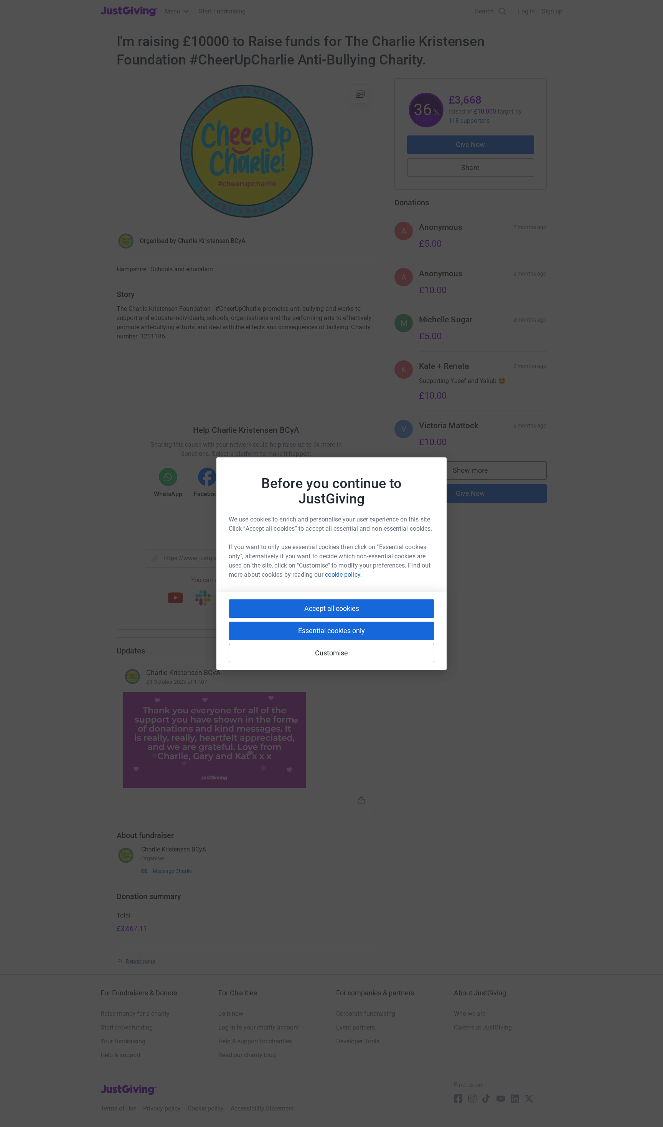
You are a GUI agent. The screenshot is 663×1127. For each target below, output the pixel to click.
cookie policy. (343, 574)
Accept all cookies (331, 608)
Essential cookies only (331, 631)
